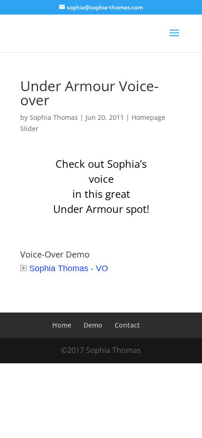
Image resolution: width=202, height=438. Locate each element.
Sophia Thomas (54, 117)
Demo (93, 325)
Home (61, 325)
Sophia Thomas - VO (68, 268)
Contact (127, 325)
